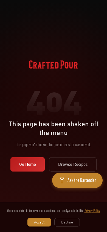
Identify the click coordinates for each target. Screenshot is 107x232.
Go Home (27, 164)
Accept (39, 222)
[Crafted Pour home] (53, 71)
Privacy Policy (92, 210)
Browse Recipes (73, 164)
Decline (67, 222)
